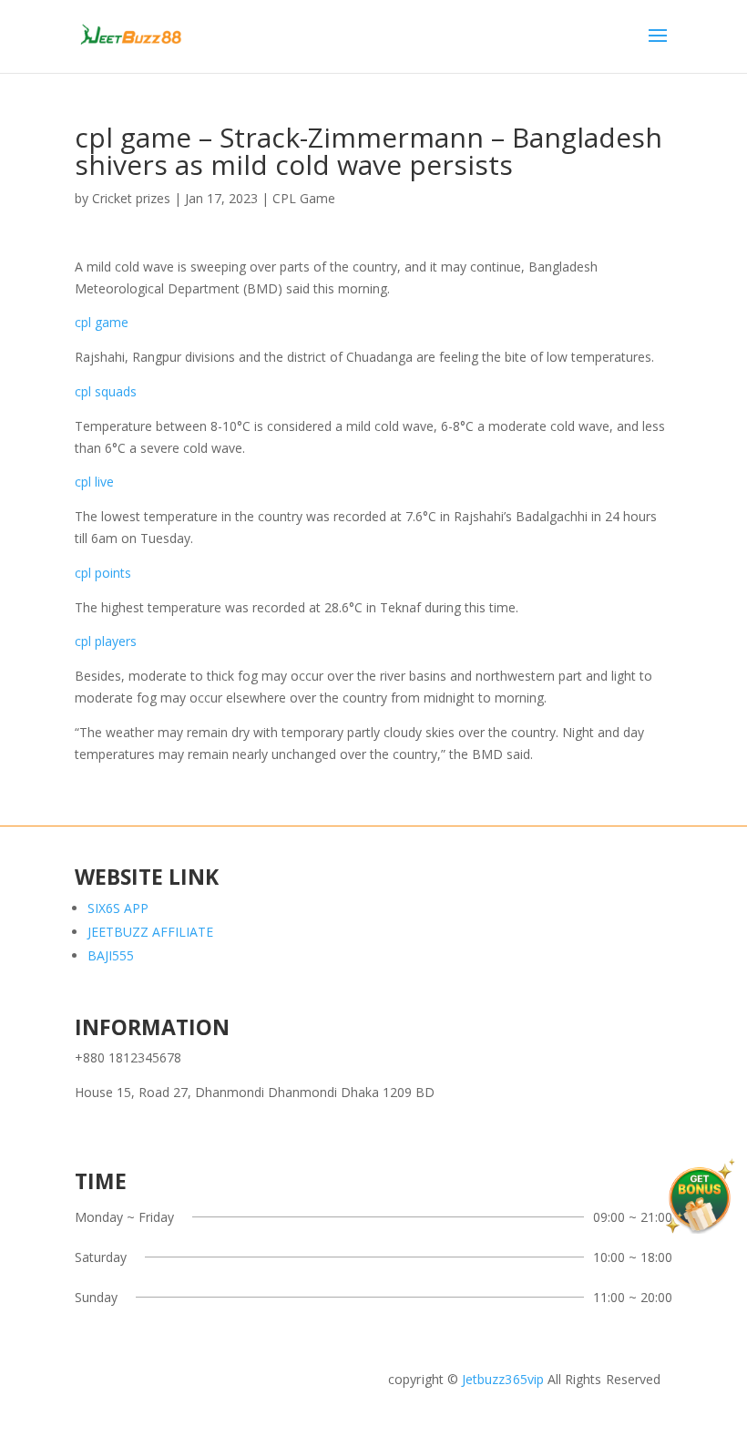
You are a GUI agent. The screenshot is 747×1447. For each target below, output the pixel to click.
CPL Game (303, 198)
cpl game (101, 322)
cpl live (94, 481)
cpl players (106, 641)
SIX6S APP (117, 908)
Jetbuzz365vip (501, 1379)
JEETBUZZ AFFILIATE (150, 931)
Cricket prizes (131, 198)
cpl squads (106, 391)
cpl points (103, 572)
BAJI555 (110, 955)
